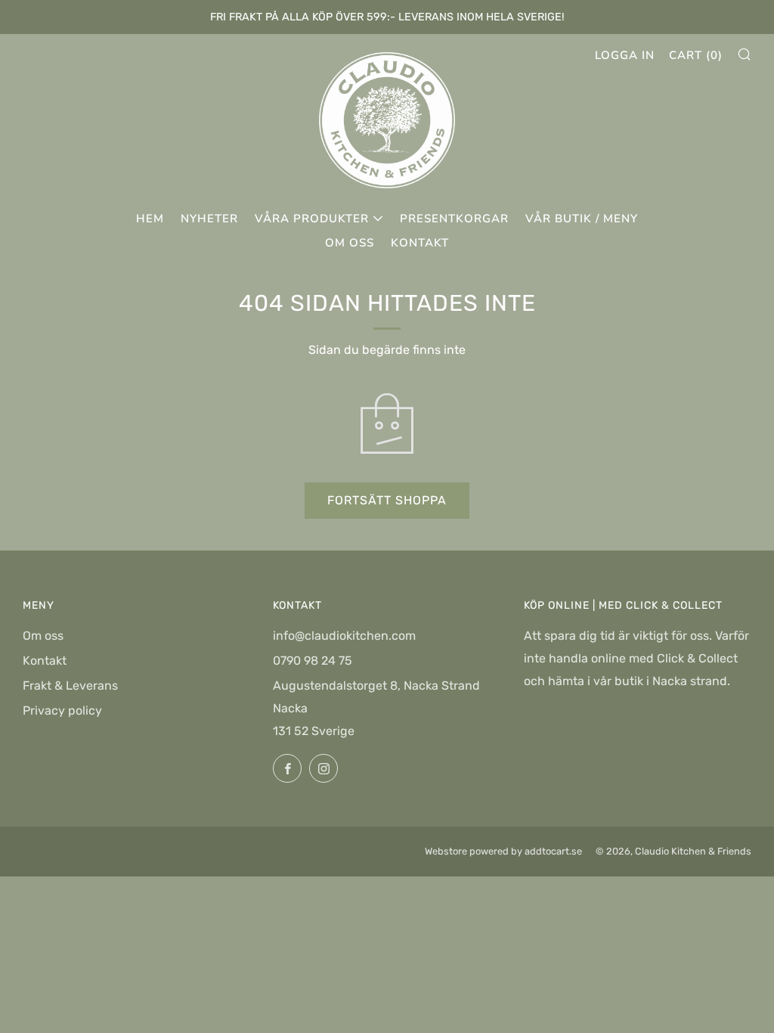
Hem (150, 218)
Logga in (625, 55)
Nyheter (209, 218)
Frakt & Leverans (70, 685)
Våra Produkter (312, 218)
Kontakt (420, 242)
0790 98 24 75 (312, 660)
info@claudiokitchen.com (344, 635)
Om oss (349, 242)
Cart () (696, 55)
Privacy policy (62, 710)
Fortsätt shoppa (387, 500)
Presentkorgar (454, 218)
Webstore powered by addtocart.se (503, 851)
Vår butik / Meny (581, 218)
